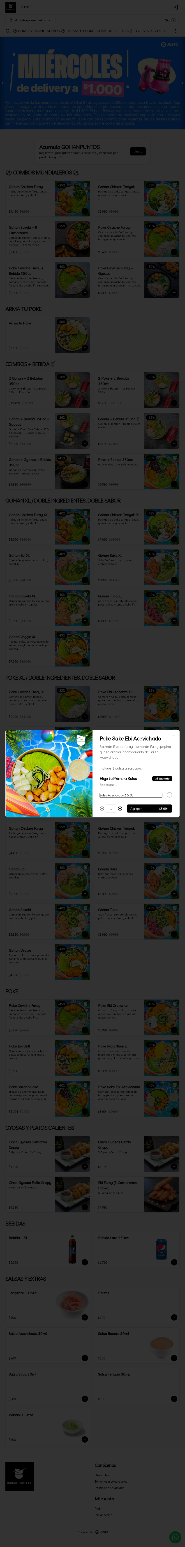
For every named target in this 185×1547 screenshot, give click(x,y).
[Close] (174, 735)
